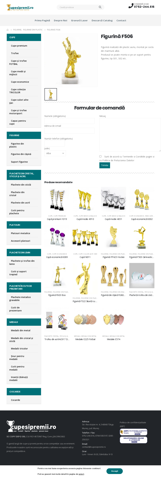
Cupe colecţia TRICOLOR (17, 91)
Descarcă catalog (102, 20)
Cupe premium (59, 216)
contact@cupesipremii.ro (94, 446)
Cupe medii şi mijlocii (88, 216)
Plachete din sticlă (21, 184)
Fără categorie (151, 216)
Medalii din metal (88, 336)
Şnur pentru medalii (16, 358)
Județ (47, 148)
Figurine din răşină (117, 292)
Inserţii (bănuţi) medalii (18, 379)
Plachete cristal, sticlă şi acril (142, 292)
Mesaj (102, 116)
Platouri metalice (20, 233)
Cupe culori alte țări (87, 254)
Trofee (15, 53)
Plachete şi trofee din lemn (22, 262)
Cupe (50, 216)
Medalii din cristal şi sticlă (21, 340)
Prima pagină (42, 20)
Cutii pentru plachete (16, 212)
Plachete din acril (20, 202)
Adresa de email (52, 125)
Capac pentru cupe (17, 122)
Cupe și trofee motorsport (18, 112)
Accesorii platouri (20, 240)
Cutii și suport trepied (18, 273)
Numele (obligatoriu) (55, 116)
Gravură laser (79, 20)
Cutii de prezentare (15, 309)
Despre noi (60, 20)
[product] (56, 199)
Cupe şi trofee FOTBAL (18, 62)
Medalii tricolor (19, 348)
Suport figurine (19, 161)
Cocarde (15, 399)
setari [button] (81, 474)
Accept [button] (114, 471)
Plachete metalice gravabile (20, 299)
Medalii (77, 336)
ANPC (122, 426)
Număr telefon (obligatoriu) (58, 138)
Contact (121, 20)
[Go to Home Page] (8, 30)
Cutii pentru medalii (16, 368)
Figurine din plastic (118, 254)
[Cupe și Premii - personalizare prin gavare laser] (20, 7)
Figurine (104, 254)
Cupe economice (136, 216)
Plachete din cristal (17, 194)
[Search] (100, 7)
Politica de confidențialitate (133, 422)
